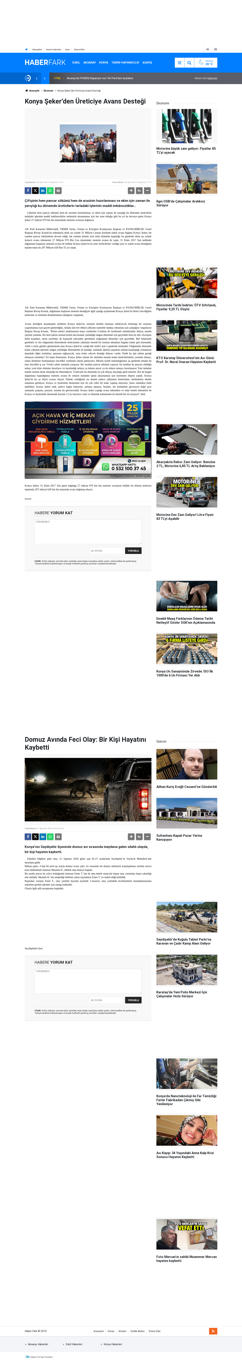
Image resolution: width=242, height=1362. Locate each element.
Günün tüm (206, 78)
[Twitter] (35, 190)
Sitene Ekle (79, 49)
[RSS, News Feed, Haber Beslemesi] (213, 1331)
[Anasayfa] (26, 49)
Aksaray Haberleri (38, 1344)
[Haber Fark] (45, 62)
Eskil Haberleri (74, 1344)
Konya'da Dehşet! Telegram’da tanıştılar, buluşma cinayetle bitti (103, 78)
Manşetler (37, 49)
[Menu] (180, 63)
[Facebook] (28, 190)
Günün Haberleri (53, 49)
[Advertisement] (99, 23)
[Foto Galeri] (215, 49)
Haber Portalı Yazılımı (41, 1357)
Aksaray (89, 62)
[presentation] (36, 78)
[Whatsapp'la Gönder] (50, 190)
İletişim (122, 1331)
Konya (103, 62)
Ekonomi (48, 90)
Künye (111, 1331)
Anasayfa (34, 90)
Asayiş (147, 62)
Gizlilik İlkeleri (138, 1331)
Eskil (76, 62)
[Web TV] (207, 49)
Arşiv (67, 49)
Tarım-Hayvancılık (125, 62)
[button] (131, 190)
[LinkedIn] (43, 190)
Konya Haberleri (113, 1344)
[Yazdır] (58, 190)
